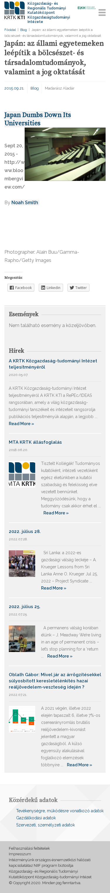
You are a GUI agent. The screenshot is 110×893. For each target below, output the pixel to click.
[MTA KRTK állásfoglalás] (22, 474)
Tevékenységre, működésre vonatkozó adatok (60, 810)
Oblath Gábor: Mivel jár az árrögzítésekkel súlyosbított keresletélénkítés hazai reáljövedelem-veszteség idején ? (55, 681)
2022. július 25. (24, 606)
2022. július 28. (25, 531)
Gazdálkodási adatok (36, 818)
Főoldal (10, 30)
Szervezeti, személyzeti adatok (45, 825)
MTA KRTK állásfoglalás (35, 442)
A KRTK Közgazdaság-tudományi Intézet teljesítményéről (53, 364)
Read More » (21, 423)
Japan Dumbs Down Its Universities (37, 119)
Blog (23, 30)
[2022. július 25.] (22, 638)
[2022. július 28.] (22, 563)
